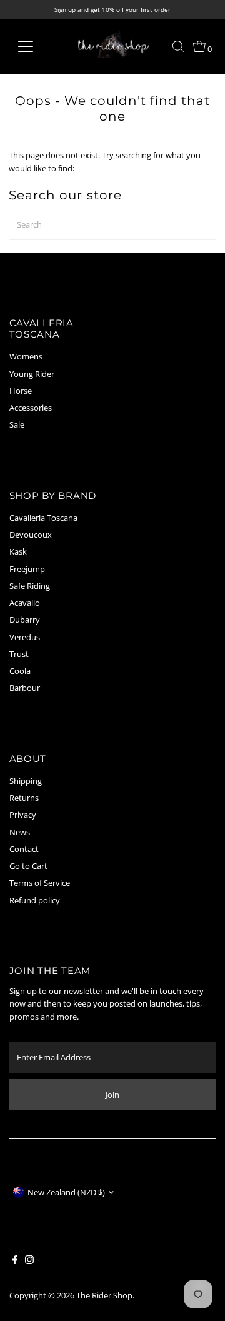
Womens (25, 356)
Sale (16, 424)
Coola (20, 670)
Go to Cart (28, 865)
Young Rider (31, 373)
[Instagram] (29, 1261)
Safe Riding (29, 585)
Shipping (25, 780)
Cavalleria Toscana (43, 517)
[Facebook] (15, 1261)
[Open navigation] (33, 46)
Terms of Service (39, 882)
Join (112, 1094)
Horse (20, 390)
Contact (24, 849)
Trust (19, 654)
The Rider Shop (104, 1295)
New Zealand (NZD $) (66, 1192)
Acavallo (24, 602)
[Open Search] (178, 46)
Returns (24, 797)
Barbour (24, 687)
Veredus (24, 637)
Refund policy (34, 900)
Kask (18, 551)
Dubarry (24, 619)
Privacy (22, 814)
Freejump (27, 569)
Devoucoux (30, 534)
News (19, 832)
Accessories (30, 407)
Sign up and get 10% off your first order (112, 9)
